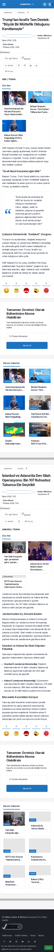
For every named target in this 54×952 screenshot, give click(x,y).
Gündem (21, 12)
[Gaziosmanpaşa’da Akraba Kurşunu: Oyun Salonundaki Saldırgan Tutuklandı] (14, 381)
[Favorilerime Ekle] (19, 65)
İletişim (41, 935)
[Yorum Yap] (25, 65)
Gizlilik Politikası (21, 935)
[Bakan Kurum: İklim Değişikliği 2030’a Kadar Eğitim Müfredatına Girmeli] (14, 408)
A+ (31, 65)
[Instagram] (16, 941)
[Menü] (4, 4)
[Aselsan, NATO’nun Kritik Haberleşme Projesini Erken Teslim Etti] (40, 434)
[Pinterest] (35, 941)
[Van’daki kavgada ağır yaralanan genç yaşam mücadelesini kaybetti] (14, 824)
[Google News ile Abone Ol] (11, 58)
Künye (33, 935)
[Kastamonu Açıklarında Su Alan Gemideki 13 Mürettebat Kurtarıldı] (40, 850)
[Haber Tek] (27, 4)
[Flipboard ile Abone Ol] (26, 58)
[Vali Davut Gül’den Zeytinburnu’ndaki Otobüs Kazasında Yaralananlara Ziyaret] (40, 408)
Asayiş (20, 469)
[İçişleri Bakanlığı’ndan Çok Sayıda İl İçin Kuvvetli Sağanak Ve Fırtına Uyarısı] (14, 434)
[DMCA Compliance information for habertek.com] (12, 926)
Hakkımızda (7, 935)
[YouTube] (22, 941)
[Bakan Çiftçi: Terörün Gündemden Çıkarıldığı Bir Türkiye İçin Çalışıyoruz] (40, 876)
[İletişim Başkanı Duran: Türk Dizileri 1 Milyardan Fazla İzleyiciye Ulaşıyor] (40, 381)
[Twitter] (10, 941)
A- (37, 65)
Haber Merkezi (44, 35)
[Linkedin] (29, 941)
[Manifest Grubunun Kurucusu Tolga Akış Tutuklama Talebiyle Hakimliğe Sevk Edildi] (14, 876)
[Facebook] (4, 941)
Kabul (48, 948)
